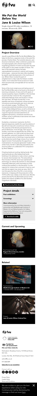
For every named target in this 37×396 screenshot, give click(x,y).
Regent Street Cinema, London (13, 252)
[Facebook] (10, 372)
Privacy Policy (6, 377)
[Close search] (33, 10)
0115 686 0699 (6, 362)
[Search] (33, 5)
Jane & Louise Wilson (14, 318)
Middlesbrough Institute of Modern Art (16, 288)
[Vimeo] (16, 372)
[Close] (33, 385)
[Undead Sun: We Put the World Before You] (18, 274)
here (23, 392)
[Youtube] (13, 372)
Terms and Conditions (8, 381)
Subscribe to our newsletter (11, 365)
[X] (6, 372)
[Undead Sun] (18, 304)
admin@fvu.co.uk (7, 359)
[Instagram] (3, 372)
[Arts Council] (18, 338)
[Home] (13, 5)
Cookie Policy (6, 379)
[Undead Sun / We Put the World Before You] (18, 238)
